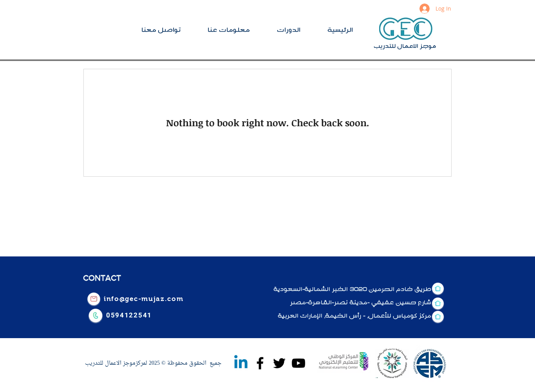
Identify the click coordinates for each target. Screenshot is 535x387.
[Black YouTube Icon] (298, 363)
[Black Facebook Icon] (260, 363)
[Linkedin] (241, 363)
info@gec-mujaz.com (144, 299)
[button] (296, 29)
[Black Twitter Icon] (279, 363)
